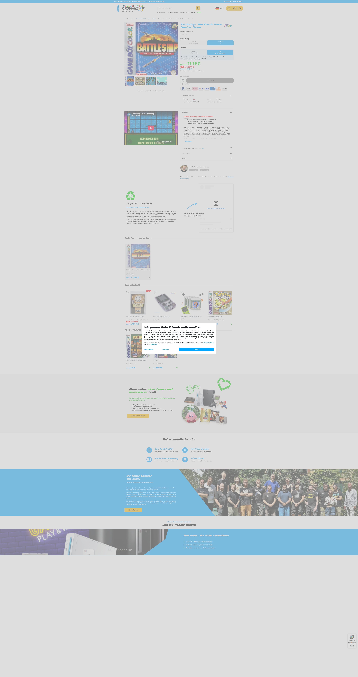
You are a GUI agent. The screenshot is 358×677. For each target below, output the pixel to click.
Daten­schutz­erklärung (208, 342)
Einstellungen (165, 349)
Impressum (154, 344)
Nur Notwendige (148, 349)
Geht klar (196, 349)
